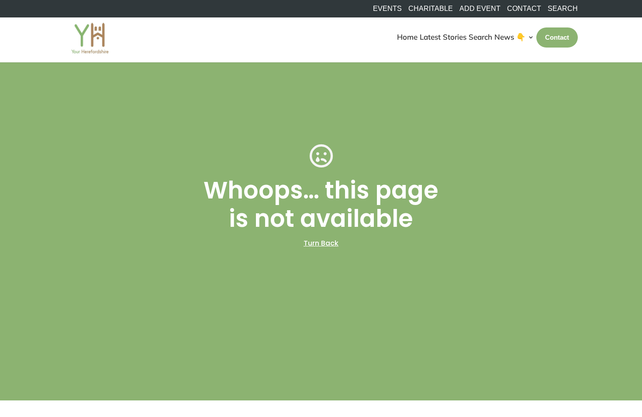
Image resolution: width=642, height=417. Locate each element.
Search (480, 36)
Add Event (479, 8)
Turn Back (321, 243)
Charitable (430, 8)
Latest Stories (443, 36)
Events (387, 8)
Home (407, 36)
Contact (524, 8)
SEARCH (563, 8)
